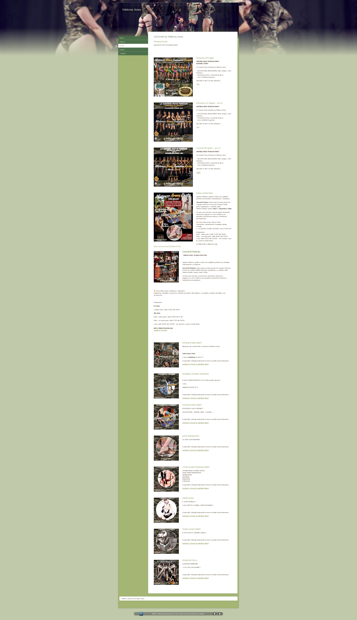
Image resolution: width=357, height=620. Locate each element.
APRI (197, 84)
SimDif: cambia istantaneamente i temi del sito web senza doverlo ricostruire (178, 614)
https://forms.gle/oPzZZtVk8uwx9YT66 (167, 246)
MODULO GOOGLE (160, 330)
